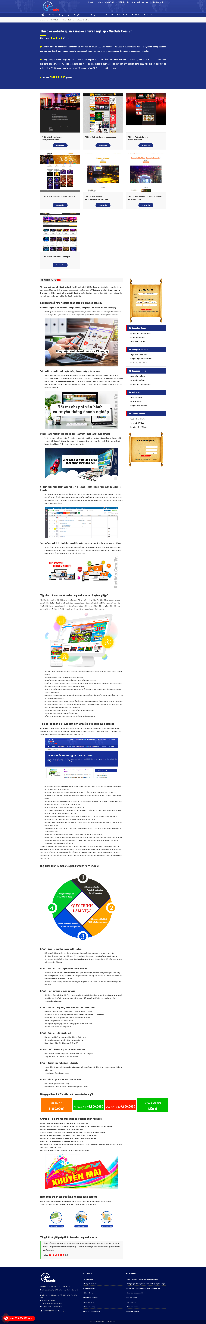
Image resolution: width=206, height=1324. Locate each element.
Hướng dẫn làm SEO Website (138, 406)
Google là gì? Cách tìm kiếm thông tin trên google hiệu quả (143, 1288)
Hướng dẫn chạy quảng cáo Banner (140, 384)
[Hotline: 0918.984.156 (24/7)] (6, 1318)
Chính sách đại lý (123, 2)
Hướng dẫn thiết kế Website (138, 427)
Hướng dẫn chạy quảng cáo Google (140, 333)
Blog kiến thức (148, 15)
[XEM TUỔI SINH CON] (146, 449)
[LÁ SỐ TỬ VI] (146, 300)
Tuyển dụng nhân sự (89, 1288)
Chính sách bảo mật (89, 1307)
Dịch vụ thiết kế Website (136, 423)
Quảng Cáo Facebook (80, 15)
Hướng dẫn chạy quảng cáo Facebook (140, 359)
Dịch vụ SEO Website (135, 401)
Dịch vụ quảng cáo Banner (137, 380)
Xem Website (60, 145)
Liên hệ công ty (88, 1293)
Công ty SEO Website (135, 397)
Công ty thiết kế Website (137, 419)
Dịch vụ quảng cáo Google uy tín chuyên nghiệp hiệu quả (142, 1279)
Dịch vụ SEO (109, 15)
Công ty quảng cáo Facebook (138, 355)
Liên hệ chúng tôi (157, 2)
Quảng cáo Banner (96, 15)
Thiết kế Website (122, 15)
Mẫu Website (135, 15)
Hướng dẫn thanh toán (140, 2)
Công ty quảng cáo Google (137, 341)
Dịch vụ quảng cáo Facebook (138, 363)
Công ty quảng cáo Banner (137, 376)
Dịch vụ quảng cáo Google (137, 337)
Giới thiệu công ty (89, 1279)
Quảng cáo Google (64, 15)
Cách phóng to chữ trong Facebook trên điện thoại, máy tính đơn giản (146, 1284)
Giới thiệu (90, 2)
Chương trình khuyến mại (106, 2)
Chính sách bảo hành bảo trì (92, 1311)
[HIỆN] (59, 280)
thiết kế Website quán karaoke (112, 59)
